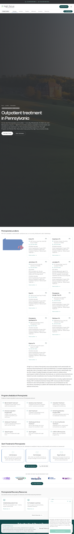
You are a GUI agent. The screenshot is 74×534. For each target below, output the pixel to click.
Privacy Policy (31, 530)
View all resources (36, 515)
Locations (21, 11)
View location (32, 255)
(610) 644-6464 (33, 244)
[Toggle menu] (71, 6)
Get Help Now (68, 11)
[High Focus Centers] (7, 6)
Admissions (33, 11)
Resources (47, 11)
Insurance (40, 11)
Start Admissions (32, 466)
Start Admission (20, 133)
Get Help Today (7, 133)
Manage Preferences (44, 528)
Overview (14, 11)
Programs (27, 11)
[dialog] (60, 517)
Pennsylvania (5, 11)
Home (2, 105)
